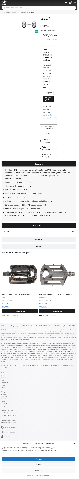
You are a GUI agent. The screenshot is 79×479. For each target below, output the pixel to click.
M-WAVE (42, 297)
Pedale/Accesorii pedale (19, 12)
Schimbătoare (29, 336)
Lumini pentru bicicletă (61, 336)
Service (3, 387)
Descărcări (4, 396)
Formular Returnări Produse (9, 415)
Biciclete (3, 375)
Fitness (3, 385)
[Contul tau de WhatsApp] (48, 133)
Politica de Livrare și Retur (43, 359)
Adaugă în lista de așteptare (48, 99)
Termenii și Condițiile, (29, 359)
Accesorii (3, 378)
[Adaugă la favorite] (35, 259)
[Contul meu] (66, 3)
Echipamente (4, 382)
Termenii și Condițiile (36, 343)
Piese (2, 380)
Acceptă (39, 459)
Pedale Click (32, 12)
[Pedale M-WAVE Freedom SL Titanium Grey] (57, 275)
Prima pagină (6, 12)
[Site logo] (4, 2)
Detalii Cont (4, 399)
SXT (3, 297)
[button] (74, 443)
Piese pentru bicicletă (20, 338)
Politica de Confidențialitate (42, 475)
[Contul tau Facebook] (46, 133)
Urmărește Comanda (7, 418)
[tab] (39, 163)
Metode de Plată (5, 413)
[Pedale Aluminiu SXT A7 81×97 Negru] (20, 275)
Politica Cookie (30, 475)
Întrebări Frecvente (6, 404)
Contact (3, 406)
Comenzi (3, 394)
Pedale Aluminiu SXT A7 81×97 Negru (16, 295)
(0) (12, 300)
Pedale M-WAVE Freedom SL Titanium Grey (56, 295)
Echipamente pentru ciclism (45, 338)
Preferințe (38, 470)
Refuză (38, 465)
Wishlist (3, 401)
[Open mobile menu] (75, 3)
